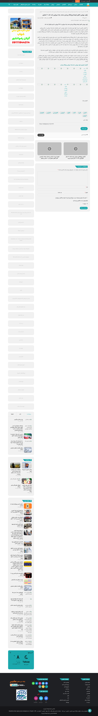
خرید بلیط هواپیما (21, 315)
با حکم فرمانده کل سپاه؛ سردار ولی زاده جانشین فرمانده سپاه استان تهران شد (17, 442)
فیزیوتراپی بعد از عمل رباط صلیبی (17, 593)
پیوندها (67, 702)
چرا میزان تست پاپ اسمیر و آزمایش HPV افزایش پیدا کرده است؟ (17, 512)
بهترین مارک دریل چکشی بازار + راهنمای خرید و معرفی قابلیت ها (17, 619)
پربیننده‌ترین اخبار (65, 684)
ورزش (84, 116)
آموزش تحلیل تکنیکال (21, 365)
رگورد (68, 113)
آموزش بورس (21, 356)
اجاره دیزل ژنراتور (21, 222)
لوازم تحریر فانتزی (21, 162)
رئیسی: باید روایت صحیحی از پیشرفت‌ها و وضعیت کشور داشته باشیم (17, 435)
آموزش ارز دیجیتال (21, 389)
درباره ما (88, 702)
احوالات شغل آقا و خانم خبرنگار (15, 486)
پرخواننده (29, 414)
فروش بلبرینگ (21, 265)
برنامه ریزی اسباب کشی (21, 273)
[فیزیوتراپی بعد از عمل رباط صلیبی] (28, 594)
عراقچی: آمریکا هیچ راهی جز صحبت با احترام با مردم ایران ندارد (62, 1)
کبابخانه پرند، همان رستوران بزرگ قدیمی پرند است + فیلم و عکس (17, 519)
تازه (20, 414)
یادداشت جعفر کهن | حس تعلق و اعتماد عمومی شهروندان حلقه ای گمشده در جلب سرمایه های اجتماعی (16, 428)
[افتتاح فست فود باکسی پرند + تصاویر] (28, 575)
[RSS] (39, 686)
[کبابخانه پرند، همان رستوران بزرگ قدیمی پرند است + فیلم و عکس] (28, 519)
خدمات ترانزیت (21, 187)
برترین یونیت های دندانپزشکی (21, 79)
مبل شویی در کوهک (21, 230)
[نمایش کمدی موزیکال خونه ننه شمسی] (28, 506)
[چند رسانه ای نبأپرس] (28, 421)
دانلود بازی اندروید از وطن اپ (21, 96)
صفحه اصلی (87, 682)
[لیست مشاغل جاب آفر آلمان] (28, 581)
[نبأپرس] (88, 4)
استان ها (39, 4)
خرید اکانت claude (21, 138)
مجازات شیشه (21, 104)
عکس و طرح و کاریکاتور (25, 4)
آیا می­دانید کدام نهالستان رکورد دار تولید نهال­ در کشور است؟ (17, 599)
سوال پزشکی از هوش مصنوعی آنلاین (17, 448)
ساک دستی (21, 340)
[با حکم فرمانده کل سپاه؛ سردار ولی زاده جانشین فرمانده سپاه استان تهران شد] (28, 443)
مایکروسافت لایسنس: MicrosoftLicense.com (21, 257)
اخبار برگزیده (87, 684)
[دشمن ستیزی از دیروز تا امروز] (27, 465)
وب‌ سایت (60, 192)
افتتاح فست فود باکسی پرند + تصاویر (16, 574)
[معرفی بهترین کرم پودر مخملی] (28, 607)
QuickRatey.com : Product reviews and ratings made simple (21, 239)
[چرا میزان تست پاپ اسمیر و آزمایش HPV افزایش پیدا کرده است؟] (28, 512)
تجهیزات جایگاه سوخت (21, 55)
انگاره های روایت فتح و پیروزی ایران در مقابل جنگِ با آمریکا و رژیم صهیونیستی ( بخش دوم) (27, 488)
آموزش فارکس (21, 381)
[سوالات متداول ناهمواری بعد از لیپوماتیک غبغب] (28, 643)
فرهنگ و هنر (46, 4)
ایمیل (86, 192)
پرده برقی (21, 121)
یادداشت (67, 689)
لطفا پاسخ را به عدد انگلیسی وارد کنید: (80, 200)
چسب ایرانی (21, 398)
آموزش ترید (21, 348)
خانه (80, 4)
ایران (85, 113)
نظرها (12, 414)
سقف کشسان (21, 196)
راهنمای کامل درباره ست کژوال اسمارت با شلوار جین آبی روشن (17, 549)
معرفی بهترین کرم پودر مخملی (16, 605)
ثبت (74, 113)
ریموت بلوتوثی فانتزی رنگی (21, 306)
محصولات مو (21, 63)
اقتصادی (64, 4)
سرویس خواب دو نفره (21, 406)
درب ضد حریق (21, 204)
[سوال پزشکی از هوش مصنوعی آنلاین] (28, 450)
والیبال (41, 113)
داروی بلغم (21, 282)
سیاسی (75, 4)
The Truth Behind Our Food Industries (21, 179)
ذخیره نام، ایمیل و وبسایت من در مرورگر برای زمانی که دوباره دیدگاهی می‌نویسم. (70, 198)
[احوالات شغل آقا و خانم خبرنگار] (15, 481)
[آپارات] (46, 686)
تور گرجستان (21, 154)
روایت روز (67, 691)
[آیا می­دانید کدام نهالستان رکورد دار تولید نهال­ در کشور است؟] (28, 600)
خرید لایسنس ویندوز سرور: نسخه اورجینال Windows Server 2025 (21, 213)
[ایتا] (43, 686)
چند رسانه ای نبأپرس (18, 419)
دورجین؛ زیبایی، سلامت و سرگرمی (21, 146)
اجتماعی (58, 4)
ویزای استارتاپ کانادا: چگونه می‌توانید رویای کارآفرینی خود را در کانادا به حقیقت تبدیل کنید (17, 627)
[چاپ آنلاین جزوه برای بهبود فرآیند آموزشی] (28, 526)
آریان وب (45, 709)
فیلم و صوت (15, 4)
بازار (68, 698)
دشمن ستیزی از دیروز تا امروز (27, 470)
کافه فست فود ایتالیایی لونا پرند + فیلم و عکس (17, 542)
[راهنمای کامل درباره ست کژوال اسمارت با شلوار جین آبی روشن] (28, 550)
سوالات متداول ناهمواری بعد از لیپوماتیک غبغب (16, 642)
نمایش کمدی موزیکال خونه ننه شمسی (16, 504)
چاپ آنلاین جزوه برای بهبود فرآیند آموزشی (17, 524)
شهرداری (55, 113)
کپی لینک (84, 128)
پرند (79, 113)
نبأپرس (48, 113)
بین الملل (70, 4)
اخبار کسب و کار (21, 331)
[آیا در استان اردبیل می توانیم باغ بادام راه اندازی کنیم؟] (28, 613)
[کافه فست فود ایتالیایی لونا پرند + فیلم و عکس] (28, 544)
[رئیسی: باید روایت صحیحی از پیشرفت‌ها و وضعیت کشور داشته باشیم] (28, 436)
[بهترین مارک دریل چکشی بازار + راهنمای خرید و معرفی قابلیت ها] (28, 620)
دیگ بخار (21, 71)
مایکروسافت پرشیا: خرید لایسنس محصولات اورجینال (21, 248)
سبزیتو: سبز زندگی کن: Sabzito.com (21, 129)
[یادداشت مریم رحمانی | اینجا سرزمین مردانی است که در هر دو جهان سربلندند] (15, 465)
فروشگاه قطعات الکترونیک (21, 373)
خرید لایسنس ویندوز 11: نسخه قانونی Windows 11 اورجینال (21, 113)
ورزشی (52, 4)
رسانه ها (34, 4)
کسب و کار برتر (66, 693)
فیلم (68, 695)
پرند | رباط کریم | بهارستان (75, 12)
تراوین (21, 290)
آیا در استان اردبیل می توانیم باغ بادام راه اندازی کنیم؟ (17, 612)
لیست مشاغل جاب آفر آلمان (17, 580)
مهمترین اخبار (66, 682)
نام (87, 187)
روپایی (62, 113)
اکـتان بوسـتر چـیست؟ (21, 171)
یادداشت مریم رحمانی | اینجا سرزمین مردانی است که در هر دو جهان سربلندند (15, 472)
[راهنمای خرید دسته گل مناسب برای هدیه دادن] (28, 637)
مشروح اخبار (66, 687)
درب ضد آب (21, 323)
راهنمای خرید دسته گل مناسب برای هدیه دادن (17, 635)
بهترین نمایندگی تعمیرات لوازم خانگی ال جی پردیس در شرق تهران (17, 556)
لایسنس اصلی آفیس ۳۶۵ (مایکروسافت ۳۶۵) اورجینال (21, 298)
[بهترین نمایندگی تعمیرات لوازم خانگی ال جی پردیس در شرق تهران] (28, 557)
